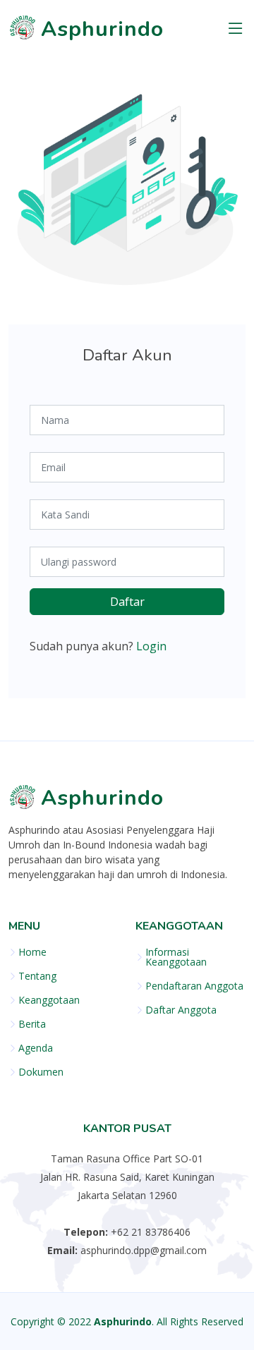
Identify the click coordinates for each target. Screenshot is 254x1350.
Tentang (37, 976)
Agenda (35, 1048)
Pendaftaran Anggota (194, 986)
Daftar (127, 601)
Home (32, 952)
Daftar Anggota (181, 1010)
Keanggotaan (49, 1000)
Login (151, 646)
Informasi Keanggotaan (176, 957)
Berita (32, 1024)
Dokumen (41, 1072)
